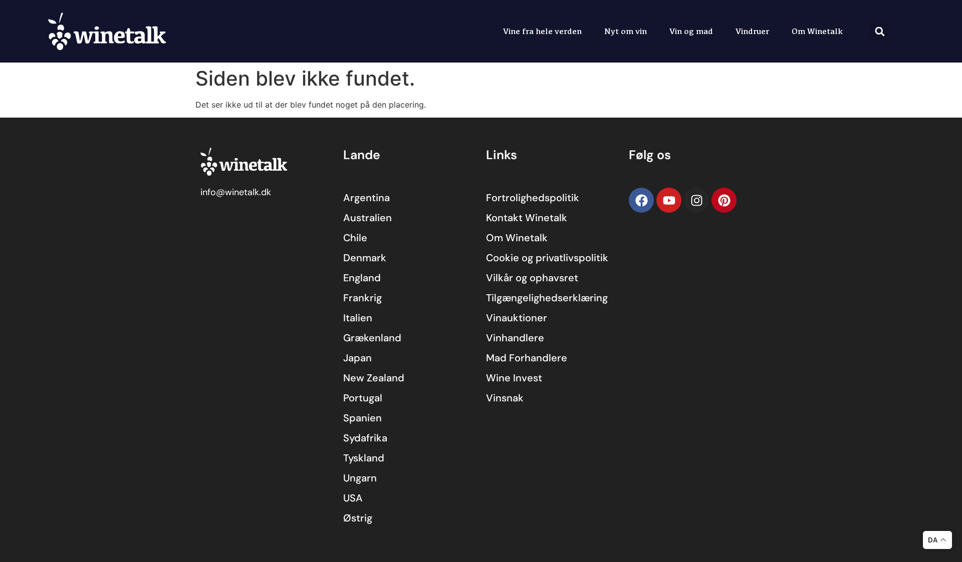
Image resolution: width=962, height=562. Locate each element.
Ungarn (360, 477)
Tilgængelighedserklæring (547, 297)
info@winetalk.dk (235, 192)
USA (353, 497)
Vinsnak (505, 397)
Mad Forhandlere (526, 357)
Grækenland (372, 337)
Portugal (362, 397)
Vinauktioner (516, 317)
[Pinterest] (724, 200)
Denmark (364, 257)
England (362, 277)
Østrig (357, 517)
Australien (367, 217)
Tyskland (363, 457)
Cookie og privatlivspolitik (547, 257)
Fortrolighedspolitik (532, 197)
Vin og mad (691, 31)
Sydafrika (365, 437)
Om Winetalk (817, 31)
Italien (357, 317)
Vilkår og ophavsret (532, 277)
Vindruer (752, 31)
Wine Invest (514, 377)
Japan (357, 357)
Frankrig (362, 297)
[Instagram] (696, 200)
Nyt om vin (625, 31)
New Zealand (373, 377)
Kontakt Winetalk (526, 217)
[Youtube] (668, 200)
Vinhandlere (515, 337)
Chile (355, 237)
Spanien (362, 417)
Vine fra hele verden (542, 31)
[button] (879, 31)
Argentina (366, 197)
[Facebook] (641, 200)
